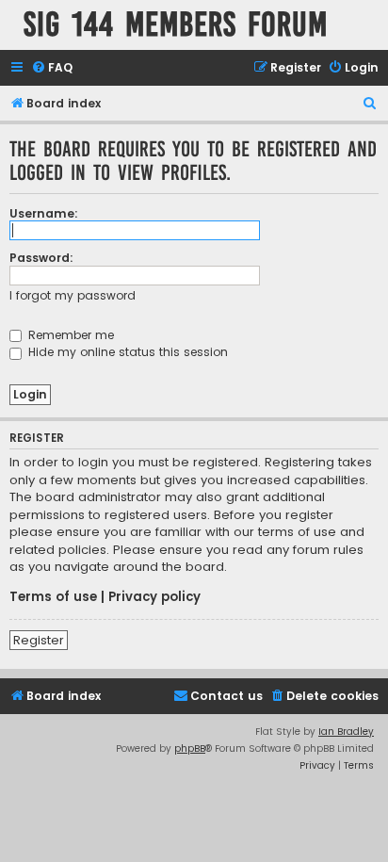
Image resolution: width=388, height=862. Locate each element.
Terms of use (53, 597)
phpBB (189, 748)
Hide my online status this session (126, 352)
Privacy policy (154, 597)
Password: (41, 258)
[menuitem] (52, 68)
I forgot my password (72, 295)
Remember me (69, 335)
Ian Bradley (346, 731)
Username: (43, 213)
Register (38, 640)
